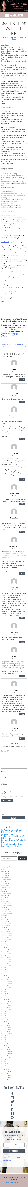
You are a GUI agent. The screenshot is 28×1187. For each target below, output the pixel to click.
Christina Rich (14, 546)
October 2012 (5, 1032)
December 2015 (6, 960)
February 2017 (6, 950)
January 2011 (5, 1074)
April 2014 (4, 998)
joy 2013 (14, 335)
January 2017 (5, 952)
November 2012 (6, 1030)
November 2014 (6, 984)
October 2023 (5, 878)
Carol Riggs (14, 690)
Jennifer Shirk (14, 728)
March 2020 (5, 908)
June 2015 (4, 970)
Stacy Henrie (14, 632)
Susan (14, 369)
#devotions (9, 335)
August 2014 (5, 990)
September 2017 (6, 940)
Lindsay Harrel (14, 494)
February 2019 (6, 922)
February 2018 (6, 930)
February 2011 (6, 1072)
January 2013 (5, 1026)
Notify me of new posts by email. (13, 797)
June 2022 (4, 890)
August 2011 (5, 1060)
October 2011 (5, 1056)
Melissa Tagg (14, 518)
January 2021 (5, 902)
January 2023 (5, 886)
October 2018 (5, 926)
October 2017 (5, 938)
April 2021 (4, 900)
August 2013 (5, 1012)
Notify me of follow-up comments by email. (14, 792)
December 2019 (6, 912)
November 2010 (6, 1078)
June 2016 (4, 956)
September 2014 (6, 988)
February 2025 (6, 874)
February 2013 (6, 1024)
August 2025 (5, 872)
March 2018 (5, 928)
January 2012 (5, 1050)
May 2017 (4, 944)
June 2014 (4, 994)
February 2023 (6, 884)
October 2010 (5, 1080)
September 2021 (6, 894)
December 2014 (6, 982)
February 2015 (6, 978)
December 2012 (6, 1028)
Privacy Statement (7, 1160)
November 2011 (6, 1054)
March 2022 (5, 892)
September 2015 (6, 966)
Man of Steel (20, 335)
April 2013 (4, 1020)
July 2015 (4, 968)
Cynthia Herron (14, 416)
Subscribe (22, 858)
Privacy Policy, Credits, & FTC (14, 1182)
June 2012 (4, 1040)
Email (3, 778)
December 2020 (6, 904)
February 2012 (6, 1048)
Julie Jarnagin (14, 393)
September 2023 (6, 880)
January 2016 (5, 958)
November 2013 (6, 1006)
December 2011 (6, 1052)
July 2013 (4, 1014)
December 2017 (6, 934)
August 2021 (5, 896)
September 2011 (6, 1058)
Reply (22, 379)
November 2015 (6, 962)
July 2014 (4, 992)
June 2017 (4, 942)
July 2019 (4, 916)
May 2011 (4, 1066)
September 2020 (6, 906)
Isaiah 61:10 (5, 242)
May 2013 (4, 1018)
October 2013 (5, 1008)
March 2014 (5, 1000)
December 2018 (6, 924)
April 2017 (4, 946)
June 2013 (4, 1016)
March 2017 (5, 948)
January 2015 (5, 980)
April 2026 (4, 870)
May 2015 (4, 972)
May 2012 (4, 1042)
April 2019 (4, 920)
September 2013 (6, 1010)
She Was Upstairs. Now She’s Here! (13, 830)
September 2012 (6, 1034)
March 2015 (5, 976)
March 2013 (5, 1022)
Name (3, 772)
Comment (5, 751)
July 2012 (4, 1038)
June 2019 (4, 918)
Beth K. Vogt (14, 588)
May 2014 (4, 996)
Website (4, 784)
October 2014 (5, 986)
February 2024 (6, 876)
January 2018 (5, 932)
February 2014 (6, 1002)
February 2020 (6, 910)
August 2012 (5, 1036)
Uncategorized (13, 333)
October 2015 (5, 964)
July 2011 (4, 1062)
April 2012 (4, 1044)
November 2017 (6, 936)
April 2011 (4, 1068)
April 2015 (4, 974)
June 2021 (4, 898)
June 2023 (4, 882)
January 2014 (5, 1004)
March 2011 (5, 1070)
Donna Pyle (14, 453)
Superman (4, 336)
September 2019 (6, 914)
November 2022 (6, 888)
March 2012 (5, 1046)
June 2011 (4, 1064)
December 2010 (6, 1076)
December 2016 (6, 954)
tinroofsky (14, 656)
